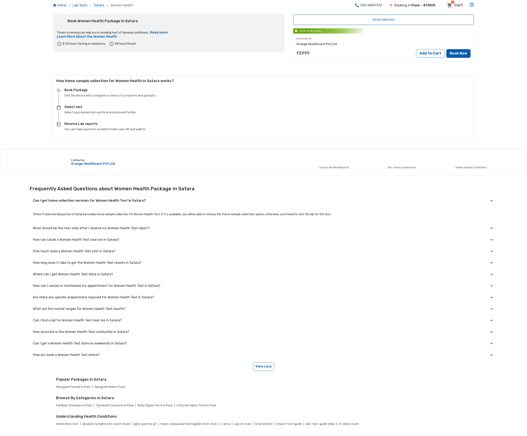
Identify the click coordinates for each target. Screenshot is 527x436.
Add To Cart (430, 53)
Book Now (458, 53)
